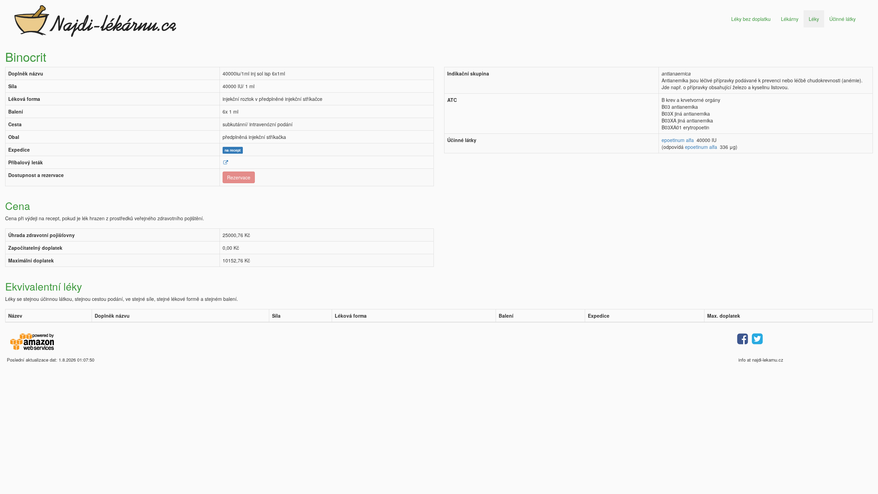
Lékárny (789, 18)
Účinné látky (842, 18)
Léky (814, 18)
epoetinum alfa (678, 140)
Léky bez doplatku (751, 18)
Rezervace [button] (238, 177)
